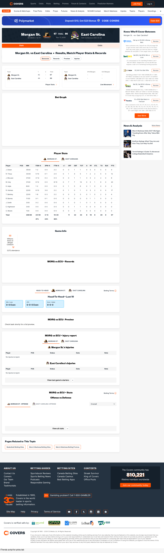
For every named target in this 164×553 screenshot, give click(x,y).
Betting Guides (40, 468)
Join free (137, 4)
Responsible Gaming (40, 482)
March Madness (110, 11)
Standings (152, 11)
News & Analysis (77, 11)
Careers (7, 476)
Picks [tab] (60, 45)
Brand (6, 482)
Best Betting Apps (66, 479)
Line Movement (106, 84)
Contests (90, 468)
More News (156, 125)
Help (23, 511)
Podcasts (34, 479)
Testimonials (10, 485)
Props (55, 11)
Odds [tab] (100, 45)
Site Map (10, 511)
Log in (149, 4)
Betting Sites (66, 468)
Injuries (123, 11)
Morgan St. (30, 34)
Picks (48, 3)
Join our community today (135, 485)
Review (155, 41)
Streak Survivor (91, 473)
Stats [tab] (21, 45)
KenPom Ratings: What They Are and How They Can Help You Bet (145, 142)
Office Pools (90, 479)
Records (56, 59)
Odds (41, 3)
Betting (57, 3)
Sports (33, 3)
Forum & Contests (78, 3)
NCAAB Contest (94, 11)
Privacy (34, 511)
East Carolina (93, 34)
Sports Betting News (40, 476)
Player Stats (50, 84)
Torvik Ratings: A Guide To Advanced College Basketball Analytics (145, 153)
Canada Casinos (65, 476)
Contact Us (9, 473)
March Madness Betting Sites (39, 447)
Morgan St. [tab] (52, 159)
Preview (67, 59)
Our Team (8, 479)
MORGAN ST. (53, 341)
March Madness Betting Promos (67, 447)
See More (142, 115)
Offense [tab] (19, 404)
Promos (65, 3)
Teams (132, 11)
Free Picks (37, 11)
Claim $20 (155, 21)
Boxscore (45, 59)
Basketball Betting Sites (15, 447)
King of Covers (91, 476)
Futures (64, 11)
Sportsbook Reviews (40, 473)
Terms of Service (52, 511)
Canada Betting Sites (67, 473)
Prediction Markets (106, 3)
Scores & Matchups (22, 11)
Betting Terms (109, 291)
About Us (10, 468)
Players (141, 11)
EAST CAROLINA (71, 341)
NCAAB (6, 11)
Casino (92, 3)
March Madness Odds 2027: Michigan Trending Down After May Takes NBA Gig (146, 133)
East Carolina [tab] (71, 159)
